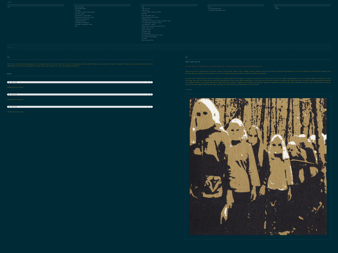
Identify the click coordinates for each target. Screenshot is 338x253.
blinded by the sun (146, 19)
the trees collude (79, 13)
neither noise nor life (148, 27)
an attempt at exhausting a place (83, 24)
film (209, 6)
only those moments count (148, 15)
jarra (9, 2)
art (9, 6)
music (143, 6)
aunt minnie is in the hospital (83, 15)
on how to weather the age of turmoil (151, 12)
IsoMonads (12, 63)
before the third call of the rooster (84, 17)
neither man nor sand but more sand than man (153, 26)
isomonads (144, 38)
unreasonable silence (80, 20)
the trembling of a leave (148, 24)
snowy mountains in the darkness (150, 17)
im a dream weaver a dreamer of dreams (151, 22)
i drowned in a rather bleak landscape (85, 12)
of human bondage (146, 33)
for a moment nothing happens (149, 36)
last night (77, 10)
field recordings (79, 6)
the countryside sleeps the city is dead (152, 34)
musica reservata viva (147, 40)
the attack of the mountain (82, 22)
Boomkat (190, 89)
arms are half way (146, 29)
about (276, 6)
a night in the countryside (82, 19)
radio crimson (145, 10)
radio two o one (146, 8)
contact (277, 8)
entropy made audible (80, 8)
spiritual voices (146, 31)
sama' (76, 26)
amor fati (144, 13)
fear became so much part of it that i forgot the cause (156, 20)
